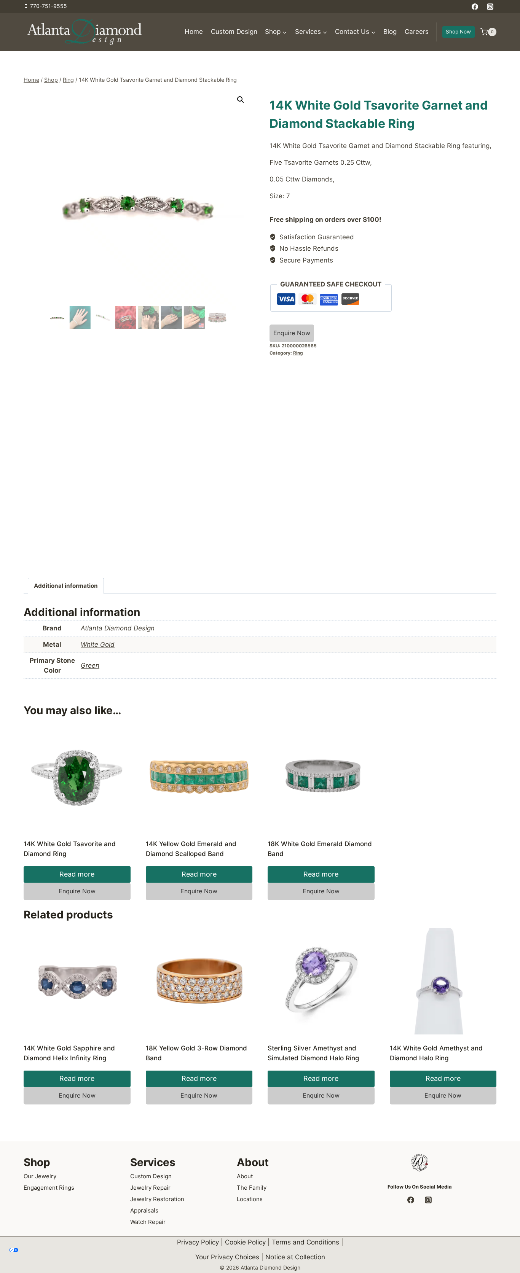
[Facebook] (475, 6)
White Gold (98, 644)
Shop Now (458, 32)
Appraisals (144, 1210)
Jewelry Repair (150, 1187)
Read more (76, 874)
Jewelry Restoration (157, 1199)
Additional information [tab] (66, 585)
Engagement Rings (49, 1187)
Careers (417, 31)
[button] (240, 100)
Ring (298, 353)
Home (194, 31)
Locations (250, 1199)
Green (90, 665)
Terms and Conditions (305, 1242)
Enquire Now (291, 333)
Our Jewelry (40, 1176)
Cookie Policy (245, 1242)
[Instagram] (489, 6)
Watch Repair (148, 1221)
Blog (390, 31)
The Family (251, 1187)
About (245, 1176)
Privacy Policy (198, 1242)
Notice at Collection (295, 1257)
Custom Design (234, 31)
